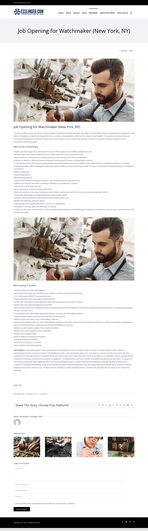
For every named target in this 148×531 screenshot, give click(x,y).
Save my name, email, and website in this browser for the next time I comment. (45, 503)
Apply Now (18, 385)
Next (131, 51)
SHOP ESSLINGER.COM (20, 3)
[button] (131, 12)
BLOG (29, 3)
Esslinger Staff (19, 394)
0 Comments (43, 394)
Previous (124, 51)
